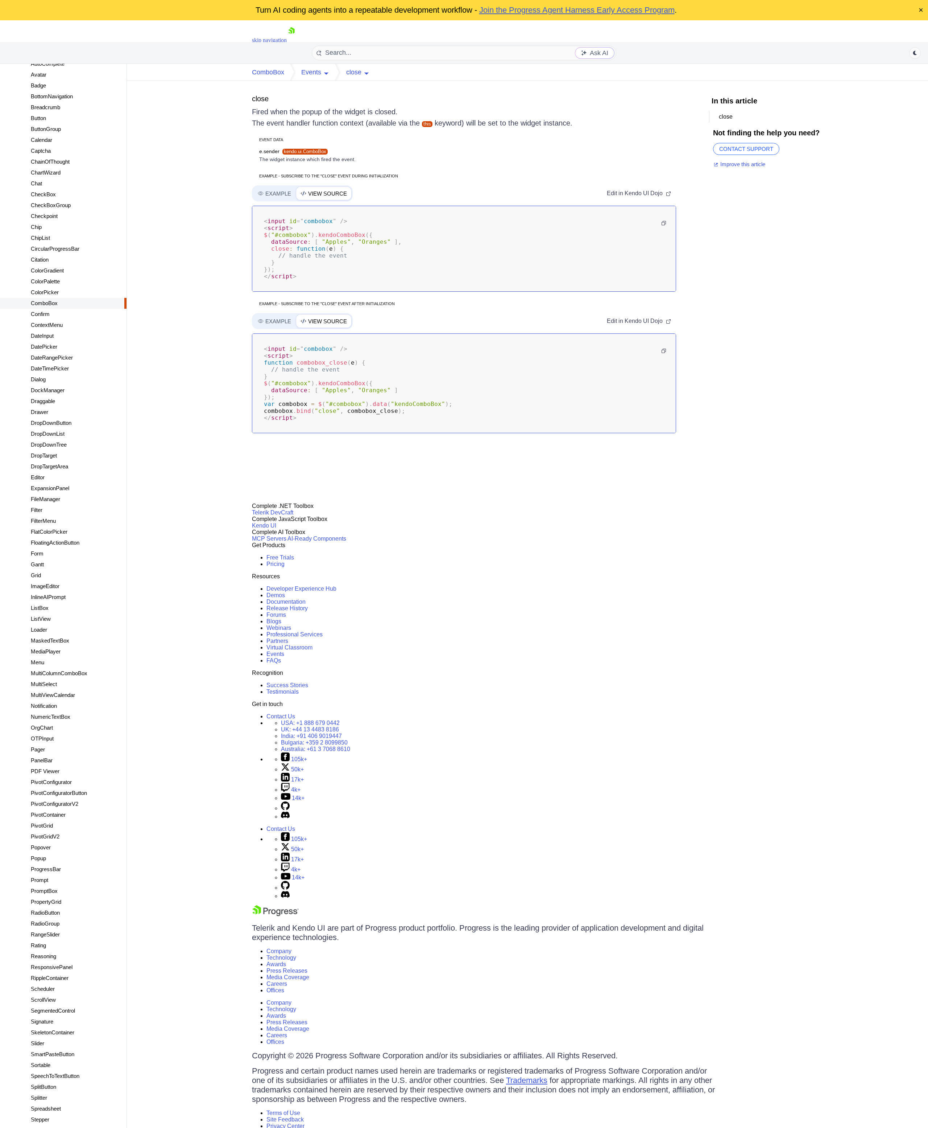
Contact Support (746, 149)
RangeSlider (45, 934)
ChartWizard (46, 172)
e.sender (292, 151)
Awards (276, 964)
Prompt (39, 880)
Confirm (40, 314)
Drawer (39, 412)
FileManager (45, 499)
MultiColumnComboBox (59, 673)
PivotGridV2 (45, 836)
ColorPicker (45, 292)
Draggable (43, 401)
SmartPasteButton (52, 1054)
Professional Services (294, 634)
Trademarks (526, 1080)
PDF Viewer (45, 771)
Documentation (286, 602)
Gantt (37, 564)
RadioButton (45, 913)
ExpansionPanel (50, 488)
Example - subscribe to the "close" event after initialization (327, 304)
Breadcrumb (45, 107)
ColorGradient (47, 270)
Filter (36, 510)
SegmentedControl (53, 1011)
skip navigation (269, 40)
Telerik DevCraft (272, 512)
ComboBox (44, 303)
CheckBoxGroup (51, 205)
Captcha (41, 151)
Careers (276, 984)
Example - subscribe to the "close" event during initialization (328, 176)
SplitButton (43, 1087)
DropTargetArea (49, 466)
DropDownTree (49, 445)
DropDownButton (51, 423)
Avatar (38, 74)
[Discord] (285, 816)
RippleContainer (50, 978)
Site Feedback (285, 1119)
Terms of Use (283, 1113)
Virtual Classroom (289, 647)
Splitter (39, 1098)
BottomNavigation (52, 96)
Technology (281, 958)
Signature (42, 1021)
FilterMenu (43, 521)
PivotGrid (42, 826)
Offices (275, 990)
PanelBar (42, 760)
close (260, 99)
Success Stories (287, 685)
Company (278, 951)
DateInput (42, 336)
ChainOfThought (50, 162)
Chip (36, 227)
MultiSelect (44, 684)
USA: (310, 723)
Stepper (40, 1119)
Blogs (273, 621)
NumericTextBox (50, 717)
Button (38, 118)
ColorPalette (45, 281)
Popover (41, 847)
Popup (38, 858)
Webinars (278, 628)
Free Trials (280, 557)
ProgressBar (46, 869)
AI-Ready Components (316, 539)
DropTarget (44, 455)
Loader (39, 630)
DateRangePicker (52, 357)
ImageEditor (45, 586)
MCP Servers (269, 539)
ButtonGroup (46, 129)
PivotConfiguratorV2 (54, 804)
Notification (44, 706)
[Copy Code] (663, 223)
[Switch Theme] (915, 53)
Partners (277, 641)
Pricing (275, 564)
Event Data (271, 140)
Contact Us (280, 716)
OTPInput (42, 738)
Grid (36, 575)
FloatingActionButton (55, 543)
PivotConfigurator (51, 782)
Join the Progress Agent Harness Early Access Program (577, 10)
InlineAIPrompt (48, 597)
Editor (38, 477)
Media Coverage (287, 977)
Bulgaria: (314, 742)
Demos (275, 595)
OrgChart (42, 728)
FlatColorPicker (49, 532)
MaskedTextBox (50, 640)
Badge (38, 85)
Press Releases (286, 971)
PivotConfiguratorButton (59, 793)
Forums (276, 615)
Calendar (41, 140)
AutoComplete (48, 64)
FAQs (273, 660)
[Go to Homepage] (291, 40)
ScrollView (43, 1000)
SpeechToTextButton (55, 1076)
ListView (41, 619)
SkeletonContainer (52, 1032)
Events (275, 654)
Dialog (38, 379)
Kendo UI (264, 525)
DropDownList (48, 434)
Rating (38, 945)
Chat (36, 183)
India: (311, 736)
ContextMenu (47, 325)
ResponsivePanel (51, 967)
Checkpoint (44, 216)
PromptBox (44, 891)
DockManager (48, 390)
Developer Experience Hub (301, 589)
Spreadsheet (46, 1109)
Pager (38, 749)
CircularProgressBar (55, 249)
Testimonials (282, 692)
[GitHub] (285, 808)
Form (37, 553)
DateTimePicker (50, 368)
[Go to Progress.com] (275, 914)
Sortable (40, 1065)
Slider (37, 1043)
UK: (310, 729)
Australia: (315, 749)
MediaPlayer (46, 651)
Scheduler (43, 989)
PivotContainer (48, 815)
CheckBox (43, 194)
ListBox (40, 608)
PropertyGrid (46, 902)
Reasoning (43, 956)
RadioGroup (45, 923)
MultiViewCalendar (53, 695)
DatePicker (44, 347)
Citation (40, 260)
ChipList (40, 238)
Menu (37, 662)
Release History (287, 608)
